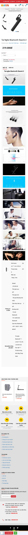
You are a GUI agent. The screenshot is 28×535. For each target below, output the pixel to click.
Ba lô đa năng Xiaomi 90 (7, 395)
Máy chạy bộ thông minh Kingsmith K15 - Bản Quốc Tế (20, 395)
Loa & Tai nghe (19, 9)
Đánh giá (11, 67)
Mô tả (5, 67)
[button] (9, 23)
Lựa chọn (3, 53)
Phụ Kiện (13, 9)
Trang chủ (7, 9)
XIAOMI (11, 61)
